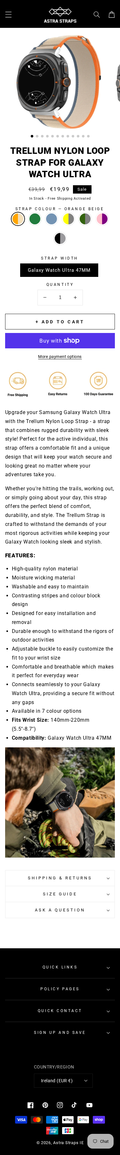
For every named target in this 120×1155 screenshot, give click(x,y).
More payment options (60, 356)
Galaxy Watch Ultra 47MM (59, 270)
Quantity (60, 284)
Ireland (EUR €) (57, 1080)
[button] (8, 14)
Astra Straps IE (68, 1142)
